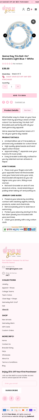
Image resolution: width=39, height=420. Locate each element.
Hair (3, 306)
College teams (8, 291)
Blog (3, 366)
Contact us (20, 102)
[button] (7, 63)
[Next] (34, 35)
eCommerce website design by (14, 416)
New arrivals (6, 320)
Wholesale (6, 355)
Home (4, 340)
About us (5, 358)
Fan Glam (12, 414)
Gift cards (6, 327)
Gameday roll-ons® (10, 302)
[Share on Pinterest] (11, 102)
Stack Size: (6, 74)
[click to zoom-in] (33, 21)
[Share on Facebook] (3, 102)
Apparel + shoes (8, 288)
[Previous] (5, 35)
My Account (24, 9)
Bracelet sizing (7, 348)
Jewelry (5, 284)
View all (5, 309)
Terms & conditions (9, 362)
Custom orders (8, 330)
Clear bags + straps (9, 299)
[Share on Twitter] (7, 102)
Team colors (7, 295)
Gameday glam (8, 323)
